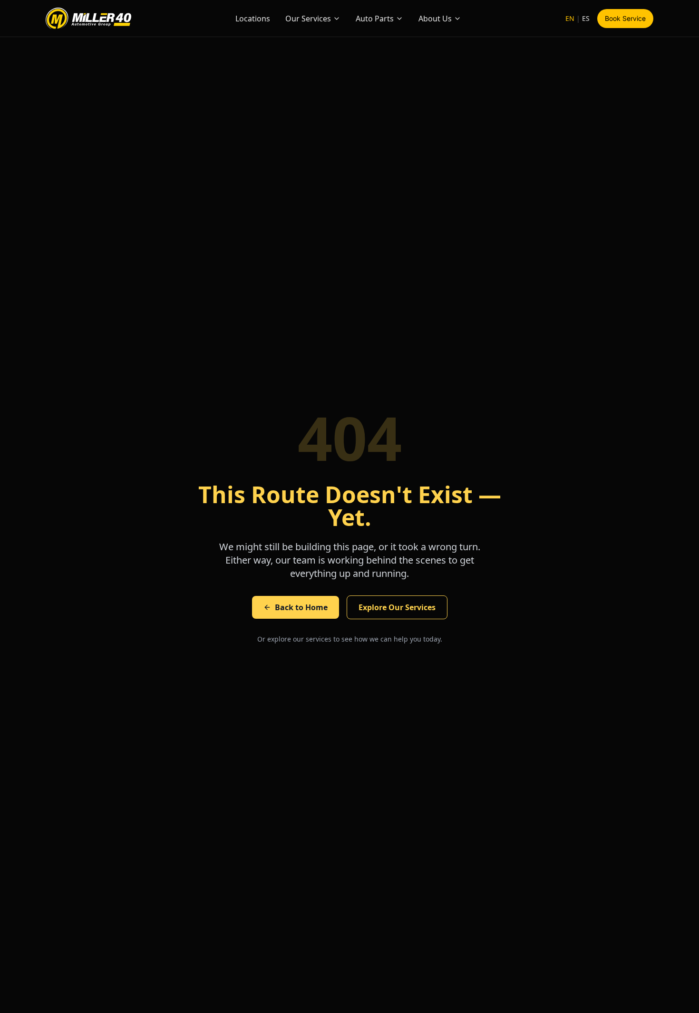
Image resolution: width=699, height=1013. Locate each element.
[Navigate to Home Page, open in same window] (88, 18)
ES (586, 18)
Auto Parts (375, 18)
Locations (252, 18)
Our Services (308, 18)
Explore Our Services (397, 607)
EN (569, 18)
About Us (435, 18)
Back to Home (301, 607)
